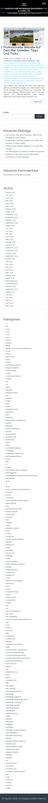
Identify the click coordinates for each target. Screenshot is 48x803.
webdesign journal (12, 708)
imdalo (8, 467)
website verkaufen (12, 752)
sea (7, 605)
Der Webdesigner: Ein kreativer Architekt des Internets (25, 151)
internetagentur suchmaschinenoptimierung (21, 475)
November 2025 (11, 217)
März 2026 (10, 206)
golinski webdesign (13, 428)
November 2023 (12, 284)
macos (33, 72)
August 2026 (10, 192)
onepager (9, 556)
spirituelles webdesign (14, 644)
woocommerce (11, 763)
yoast (8, 777)
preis (7, 586)
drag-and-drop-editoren (28, 67)
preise (8, 589)
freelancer (9, 417)
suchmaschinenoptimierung (16, 655)
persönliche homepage (14, 581)
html (7, 462)
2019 (7, 332)
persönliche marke (25, 74)
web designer (11, 688)
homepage (10, 451)
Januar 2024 (10, 278)
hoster (8, 459)
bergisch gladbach (12, 368)
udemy (8, 677)
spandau (9, 641)
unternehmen (30, 81)
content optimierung (13, 376)
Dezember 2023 (12, 281)
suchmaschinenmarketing (15, 652)
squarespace (15, 81)
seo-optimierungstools (35, 78)
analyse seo (10, 357)
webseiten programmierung (16, 730)
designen (9, 390)
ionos (8, 481)
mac (12, 72)
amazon (8, 354)
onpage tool (10, 575)
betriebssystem (23, 65)
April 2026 (9, 203)
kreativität (6, 72)
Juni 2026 (9, 198)
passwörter (14, 74)
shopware (9, 630)
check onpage (11, 370)
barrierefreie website (13, 365)
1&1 (7, 326)
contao (8, 373)
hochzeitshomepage (13, 448)
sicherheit (6, 81)
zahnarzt (9, 785)
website (6, 83)
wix (25, 83)
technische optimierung (14, 661)
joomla (8, 495)
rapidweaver (31, 76)
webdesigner (10, 711)
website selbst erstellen (14, 746)
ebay (7, 404)
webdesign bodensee (14, 702)
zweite (8, 788)
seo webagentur (11, 617)
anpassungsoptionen (11, 63)
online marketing (12, 561)
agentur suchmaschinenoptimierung (19, 348)
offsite (8, 547)
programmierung (12, 592)
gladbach (9, 426)
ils (6, 464)
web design (10, 686)
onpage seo (10, 572)
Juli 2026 (9, 195)
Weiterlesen (37, 102)
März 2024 (9, 273)
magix (8, 525)
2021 (7, 337)
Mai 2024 (9, 267)
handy (8, 442)
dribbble (9, 398)
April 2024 (9, 270)
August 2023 (10, 292)
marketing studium (12, 528)
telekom (9, 666)
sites (7, 633)
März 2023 (9, 306)
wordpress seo (11, 769)
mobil (8, 531)
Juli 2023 (9, 295)
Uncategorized (11, 680)
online (8, 558)
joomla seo (10, 498)
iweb (7, 69)
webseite (9, 724)
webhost (9, 719)
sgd (7, 622)
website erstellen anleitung (15, 741)
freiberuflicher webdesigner (16, 420)
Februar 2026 (11, 209)
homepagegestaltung (13, 456)
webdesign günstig (13, 705)
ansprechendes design (27, 63)
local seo (9, 517)
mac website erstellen (23, 72)
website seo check (12, 749)
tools (23, 81)
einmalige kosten (12, 409)
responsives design (10, 78)
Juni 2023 (9, 297)
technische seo (11, 664)
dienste (16, 67)
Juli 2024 (9, 261)
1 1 (6, 323)
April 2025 (9, 237)
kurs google (10, 514)
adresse (8, 343)
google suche (11, 437)
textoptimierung (11, 672)
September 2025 (12, 223)
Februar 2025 (10, 242)
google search (11, 434)
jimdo (8, 487)
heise (7, 445)
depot (8, 387)
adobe (8, 340)
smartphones (10, 639)
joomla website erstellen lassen (17, 500)
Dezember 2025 (11, 214)
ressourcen (22, 78)
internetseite (10, 478)
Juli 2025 (9, 228)
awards (8, 362)
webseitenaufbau (12, 733)
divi (7, 395)
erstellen (41, 67)
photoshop (10, 583)
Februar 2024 (10, 275)
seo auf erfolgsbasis (13, 611)
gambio (8, 423)
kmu (7, 506)
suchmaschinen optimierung (16, 650)
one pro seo (10, 553)
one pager (9, 550)
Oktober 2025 (11, 220)
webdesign (10, 694)
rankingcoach (10, 600)
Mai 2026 (9, 201)
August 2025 (10, 226)
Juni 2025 (9, 231)
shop (7, 625)
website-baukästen (16, 83)
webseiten (9, 727)
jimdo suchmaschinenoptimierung (18, 489)
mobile (8, 534)
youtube (9, 782)
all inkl (8, 351)
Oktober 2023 (11, 286)
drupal (8, 401)
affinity (8, 346)
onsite (8, 578)
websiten (9, 755)
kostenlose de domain (14, 509)
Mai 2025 (9, 234)
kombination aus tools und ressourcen (24, 69)
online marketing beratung (15, 564)
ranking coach (11, 597)
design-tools (8, 67)
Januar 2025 (10, 245)
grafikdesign (10, 440)
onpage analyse (11, 570)
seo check (9, 614)
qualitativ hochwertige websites (14, 76)
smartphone (10, 636)
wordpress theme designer (15, 771)
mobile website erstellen (15, 539)
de (7, 384)
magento (9, 522)
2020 (7, 334)
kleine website (11, 503)
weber (8, 716)
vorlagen (39, 81)
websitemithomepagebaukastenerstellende (19, 61)
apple (8, 359)
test (7, 669)
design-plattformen (37, 65)
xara (7, 774)
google (8, 431)
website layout (11, 744)
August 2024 (10, 259)
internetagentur (11, 473)
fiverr (7, 415)
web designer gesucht (14, 691)
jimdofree (9, 492)
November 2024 (12, 250)
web (7, 683)
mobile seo (10, 536)
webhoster (9, 722)
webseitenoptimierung (14, 735)
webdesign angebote (13, 697)
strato (8, 647)
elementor (9, 412)
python (8, 594)
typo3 (8, 675)
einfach (8, 406)
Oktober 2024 (11, 253)
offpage (8, 542)
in (4, 69)
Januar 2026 (10, 212)
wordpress (10, 766)
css (7, 381)
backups (14, 65)
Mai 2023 (9, 300)
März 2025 (9, 239)
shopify (8, 628)
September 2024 (12, 256)
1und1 (8, 329)
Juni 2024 (9, 264)
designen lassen (11, 393)
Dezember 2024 (12, 248)
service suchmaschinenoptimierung (18, 619)
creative (8, 379)
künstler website (11, 511)
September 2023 (12, 289)
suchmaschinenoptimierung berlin (18, 658)
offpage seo (10, 545)
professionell (38, 74)
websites (9, 758)
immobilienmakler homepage (16, 470)
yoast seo (9, 780)
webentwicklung (12, 713)
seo (7, 608)
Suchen (6, 112)
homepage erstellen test (14, 453)
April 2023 (9, 303)
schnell (8, 603)
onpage (8, 567)
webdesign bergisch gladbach (17, 699)
